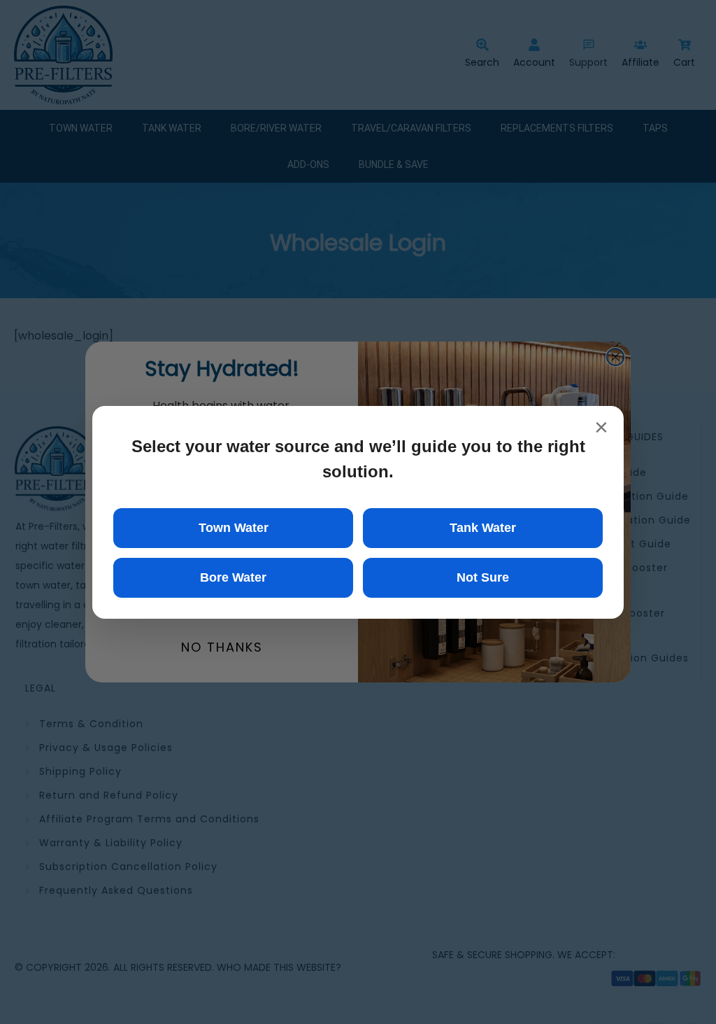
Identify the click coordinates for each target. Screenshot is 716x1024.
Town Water (233, 528)
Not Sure (483, 577)
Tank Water (483, 528)
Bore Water (233, 577)
